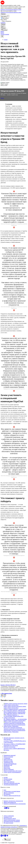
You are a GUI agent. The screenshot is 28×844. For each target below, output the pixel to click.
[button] (2, 31)
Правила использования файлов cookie (11, 12)
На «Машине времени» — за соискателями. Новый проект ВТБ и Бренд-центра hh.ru (15, 719)
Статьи (5, 39)
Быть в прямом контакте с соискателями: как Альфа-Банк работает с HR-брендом (14, 712)
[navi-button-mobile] (2, 36)
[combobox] (7, 839)
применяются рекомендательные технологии (14, 826)
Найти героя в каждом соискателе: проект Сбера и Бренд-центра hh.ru (15, 707)
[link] (3, 28)
